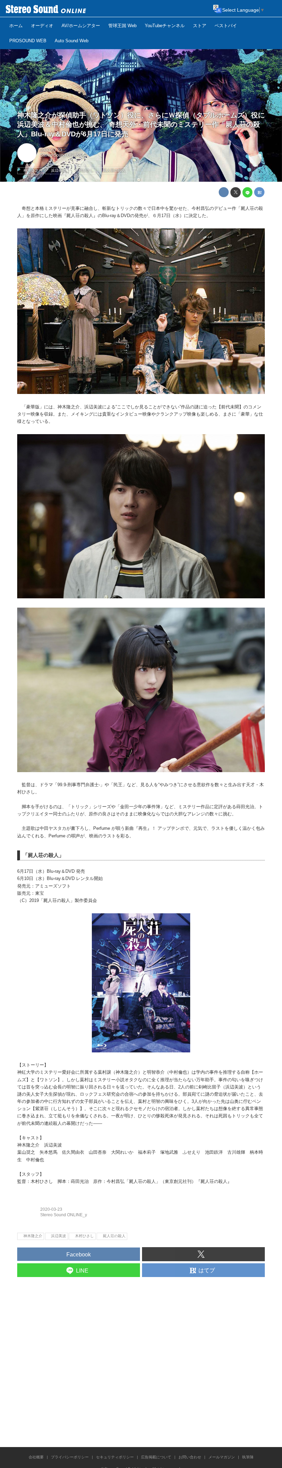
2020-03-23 (51, 150)
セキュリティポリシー (115, 1457)
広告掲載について (156, 1457)
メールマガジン (221, 1457)
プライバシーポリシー (70, 1457)
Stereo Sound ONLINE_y (63, 155)
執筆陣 (247, 1457)
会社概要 (36, 1457)
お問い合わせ (189, 1457)
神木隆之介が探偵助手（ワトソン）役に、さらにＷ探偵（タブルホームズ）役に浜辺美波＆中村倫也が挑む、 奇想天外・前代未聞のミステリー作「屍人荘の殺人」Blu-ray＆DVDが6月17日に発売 (141, 124)
